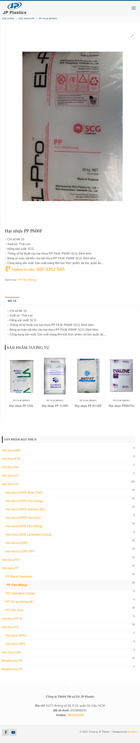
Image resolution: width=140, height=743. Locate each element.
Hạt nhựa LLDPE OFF (19, 551)
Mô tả (12, 300)
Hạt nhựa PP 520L (21, 406)
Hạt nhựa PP (26, 19)
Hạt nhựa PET (11, 559)
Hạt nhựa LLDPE (16, 543)
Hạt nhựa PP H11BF (88, 406)
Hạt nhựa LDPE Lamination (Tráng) (28, 534)
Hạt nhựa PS (10, 627)
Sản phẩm (8, 19)
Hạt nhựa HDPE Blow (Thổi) (23, 492)
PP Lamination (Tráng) (20, 593)
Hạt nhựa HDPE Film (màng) (24, 501)
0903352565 (75, 715)
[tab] (12, 301)
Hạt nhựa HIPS (15, 643)
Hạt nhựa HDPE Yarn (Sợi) (23, 517)
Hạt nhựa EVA (11, 458)
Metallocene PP (12, 669)
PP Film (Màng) (48, 19)
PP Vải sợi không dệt (19, 601)
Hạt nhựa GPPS (16, 635)
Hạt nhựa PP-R (12, 618)
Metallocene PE (12, 660)
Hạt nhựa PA (10, 467)
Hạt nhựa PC (10, 475)
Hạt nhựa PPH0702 (121, 406)
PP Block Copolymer (18, 576)
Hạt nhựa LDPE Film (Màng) (23, 526)
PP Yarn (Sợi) (14, 610)
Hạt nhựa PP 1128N (55, 406)
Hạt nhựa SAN (11, 652)
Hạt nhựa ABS (11, 450)
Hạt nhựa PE (10, 484)
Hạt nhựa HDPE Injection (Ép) (25, 509)
